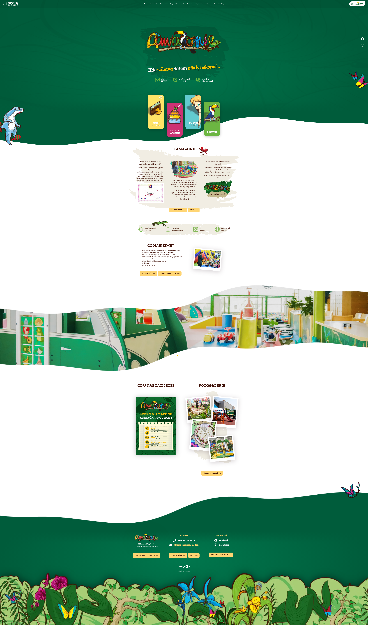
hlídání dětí (147, 273)
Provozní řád (176, 210)
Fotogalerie (198, 4)
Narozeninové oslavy (166, 4)
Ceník (206, 4)
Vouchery (221, 4)
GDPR (192, 210)
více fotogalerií (210, 473)
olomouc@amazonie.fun (186, 545)
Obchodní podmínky (220, 555)
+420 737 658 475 (186, 540)
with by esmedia (184, 571)
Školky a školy (179, 4)
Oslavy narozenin (168, 273)
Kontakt (213, 4)
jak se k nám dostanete (145, 555)
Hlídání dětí (153, 4)
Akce (145, 4)
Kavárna (189, 4)
